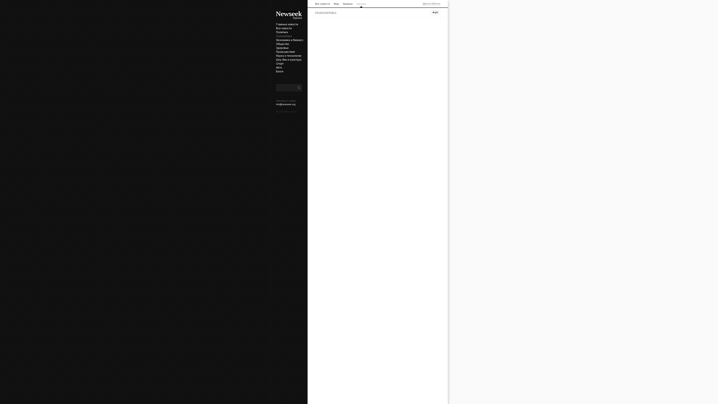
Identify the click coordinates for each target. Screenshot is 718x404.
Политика (282, 32)
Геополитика (284, 36)
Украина (347, 3)
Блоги (279, 71)
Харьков (361, 3)
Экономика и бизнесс (289, 40)
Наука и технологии (288, 55)
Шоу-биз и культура (288, 59)
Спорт (280, 63)
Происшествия (285, 51)
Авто (279, 67)
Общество (282, 44)
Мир (336, 3)
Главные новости (287, 24)
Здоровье (282, 48)
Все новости (284, 28)
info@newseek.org (285, 104)
